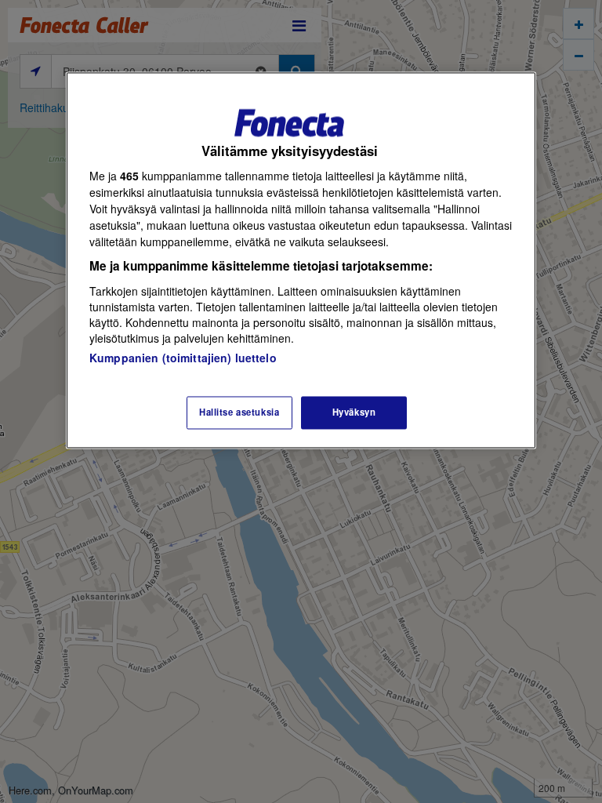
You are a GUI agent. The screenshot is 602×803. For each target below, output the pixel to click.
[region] (301, 260)
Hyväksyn (354, 411)
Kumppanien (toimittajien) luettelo (183, 357)
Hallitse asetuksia (239, 411)
